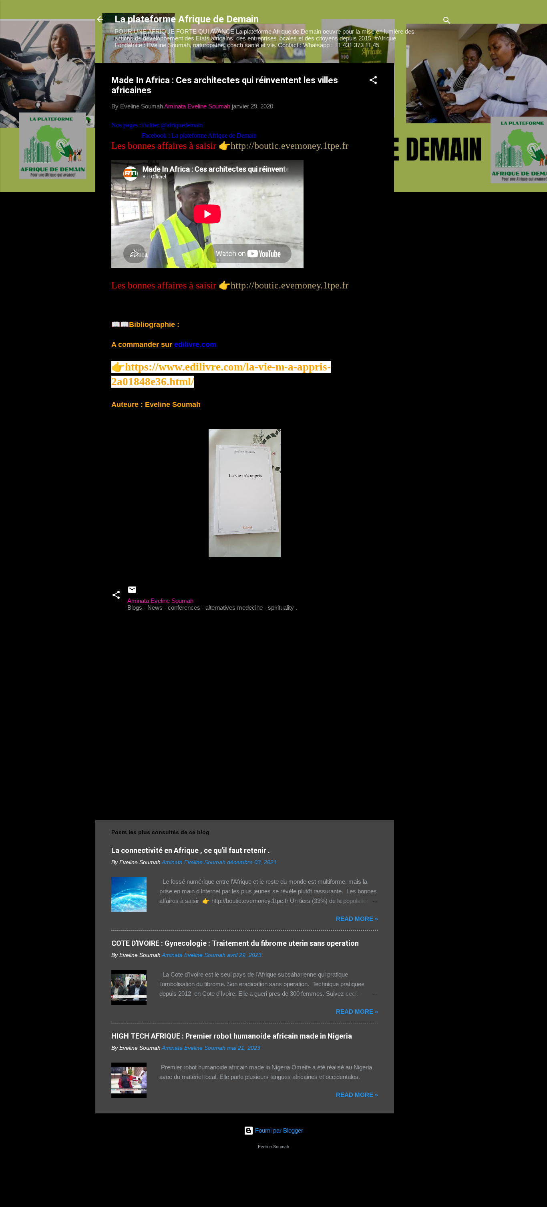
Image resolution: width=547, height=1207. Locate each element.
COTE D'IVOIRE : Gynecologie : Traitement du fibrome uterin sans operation (235, 943)
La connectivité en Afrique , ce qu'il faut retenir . (190, 850)
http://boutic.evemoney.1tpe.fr (289, 145)
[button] (373, 81)
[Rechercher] (447, 22)
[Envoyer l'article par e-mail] (132, 592)
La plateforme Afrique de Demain (187, 19)
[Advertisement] (426, 183)
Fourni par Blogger (278, 1130)
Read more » (357, 918)
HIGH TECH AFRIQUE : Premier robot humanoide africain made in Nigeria (231, 1036)
